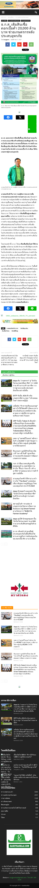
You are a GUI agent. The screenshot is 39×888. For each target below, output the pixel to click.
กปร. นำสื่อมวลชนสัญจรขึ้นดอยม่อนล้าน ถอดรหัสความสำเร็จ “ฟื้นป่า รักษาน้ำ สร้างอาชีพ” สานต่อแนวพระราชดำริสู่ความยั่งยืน (25, 468)
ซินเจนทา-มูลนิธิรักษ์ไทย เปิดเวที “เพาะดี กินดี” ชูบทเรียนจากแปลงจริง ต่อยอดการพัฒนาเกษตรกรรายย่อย (26, 656)
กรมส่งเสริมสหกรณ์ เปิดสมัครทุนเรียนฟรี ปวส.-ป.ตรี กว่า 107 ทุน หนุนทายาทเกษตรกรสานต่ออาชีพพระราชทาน (9, 360)
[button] (36, 12)
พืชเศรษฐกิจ (5, 805)
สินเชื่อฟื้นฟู (15, 331)
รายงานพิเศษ (5, 798)
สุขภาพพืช (4, 811)
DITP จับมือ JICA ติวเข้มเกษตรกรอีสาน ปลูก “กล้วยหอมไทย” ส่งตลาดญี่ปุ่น (25, 398)
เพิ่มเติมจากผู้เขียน (8, 375)
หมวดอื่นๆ (4, 20)
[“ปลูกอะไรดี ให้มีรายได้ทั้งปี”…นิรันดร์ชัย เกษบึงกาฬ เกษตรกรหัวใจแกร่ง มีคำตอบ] (6, 781)
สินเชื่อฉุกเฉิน (24, 328)
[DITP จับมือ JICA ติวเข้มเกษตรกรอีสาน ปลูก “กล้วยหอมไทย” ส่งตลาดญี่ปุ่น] (6, 398)
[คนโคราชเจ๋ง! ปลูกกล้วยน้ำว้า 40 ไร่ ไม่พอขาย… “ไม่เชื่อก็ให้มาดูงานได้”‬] (6, 770)
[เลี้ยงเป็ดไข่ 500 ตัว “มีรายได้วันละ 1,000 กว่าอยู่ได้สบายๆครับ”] (6, 759)
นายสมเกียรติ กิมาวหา (12, 328)
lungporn (6, 39)
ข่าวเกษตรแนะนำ (25, 20)
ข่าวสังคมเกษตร (6, 801)
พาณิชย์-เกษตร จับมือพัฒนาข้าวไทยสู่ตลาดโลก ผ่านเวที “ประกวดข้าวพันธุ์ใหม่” (29, 359)
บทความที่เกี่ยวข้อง (8, 372)
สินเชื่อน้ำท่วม (5, 331)
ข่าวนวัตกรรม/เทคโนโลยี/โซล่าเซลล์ (13, 808)
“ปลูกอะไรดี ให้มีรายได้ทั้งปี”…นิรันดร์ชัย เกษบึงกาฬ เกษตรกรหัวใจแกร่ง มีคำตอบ (26, 777)
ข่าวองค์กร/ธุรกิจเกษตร (14, 20)
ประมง (3, 814)
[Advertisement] (19, 562)
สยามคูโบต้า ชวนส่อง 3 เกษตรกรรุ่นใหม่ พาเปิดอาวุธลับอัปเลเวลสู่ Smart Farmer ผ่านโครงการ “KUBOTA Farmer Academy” (24, 509)
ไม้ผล (3, 817)
